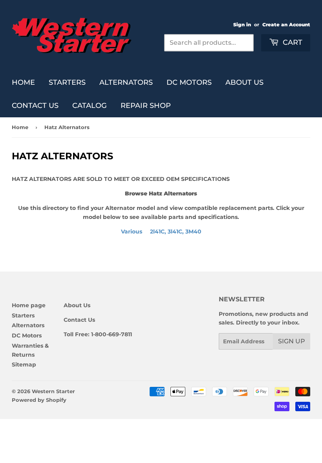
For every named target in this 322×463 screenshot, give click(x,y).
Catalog (89, 105)
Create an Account (286, 24)
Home (23, 82)
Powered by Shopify (39, 400)
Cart (291, 42)
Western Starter (53, 391)
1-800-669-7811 (111, 334)
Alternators (126, 82)
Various (161, 231)
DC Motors (189, 82)
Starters (67, 82)
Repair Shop (146, 105)
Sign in (242, 24)
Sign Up (291, 341)
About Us (244, 82)
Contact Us (35, 105)
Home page (29, 305)
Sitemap (24, 364)
